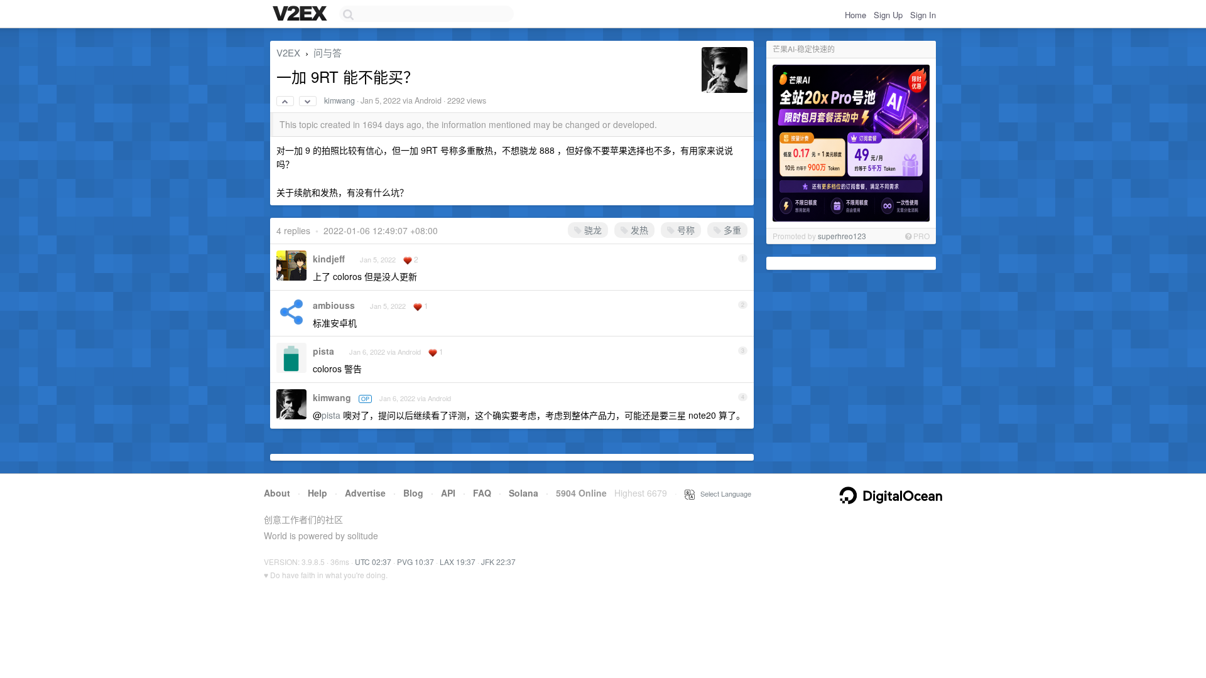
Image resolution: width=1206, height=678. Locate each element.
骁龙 (592, 229)
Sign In (923, 15)
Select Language (723, 493)
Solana (523, 493)
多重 (731, 229)
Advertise (365, 493)
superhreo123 (842, 235)
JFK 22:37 (498, 561)
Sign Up (888, 15)
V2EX (288, 52)
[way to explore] (301, 14)
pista (323, 351)
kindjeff (329, 258)
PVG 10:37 (415, 561)
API (448, 493)
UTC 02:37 (373, 561)
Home (855, 15)
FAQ (482, 493)
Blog (413, 493)
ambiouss (334, 305)
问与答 (327, 52)
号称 (685, 229)
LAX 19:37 (457, 561)
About (277, 493)
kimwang (339, 100)
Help (317, 493)
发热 (638, 229)
